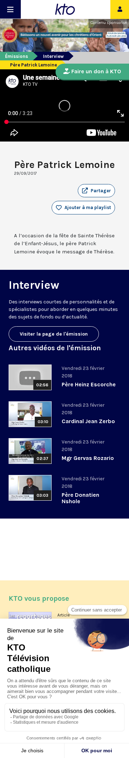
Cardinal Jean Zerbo (88, 421)
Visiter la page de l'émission (54, 334)
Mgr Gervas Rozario (88, 458)
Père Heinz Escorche (89, 384)
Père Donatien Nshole (80, 498)
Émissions (16, 56)
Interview (53, 56)
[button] (96, 191)
